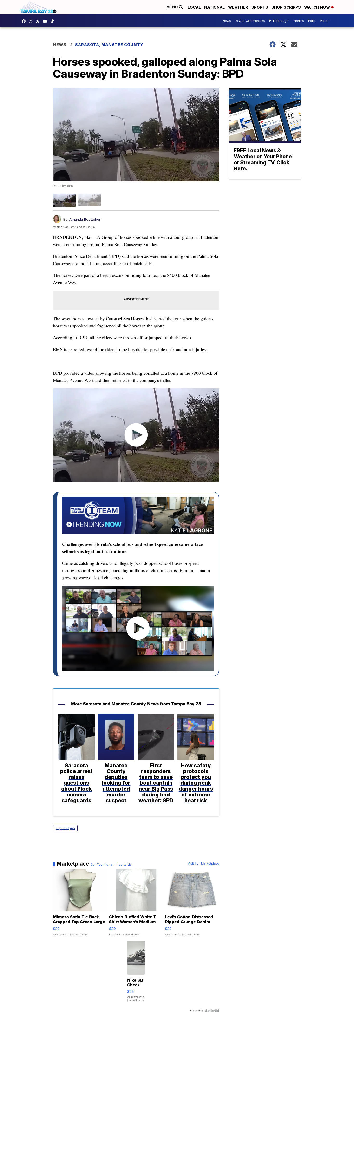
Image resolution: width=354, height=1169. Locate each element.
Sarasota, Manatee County (109, 44)
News (227, 20)
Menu (172, 7)
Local (194, 7)
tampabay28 (39, 21)
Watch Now (317, 7)
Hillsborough (278, 20)
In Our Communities (250, 20)
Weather (238, 7)
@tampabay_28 (53, 21)
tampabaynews (25, 21)
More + (325, 20)
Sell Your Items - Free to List (111, 864)
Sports (259, 7)
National (214, 7)
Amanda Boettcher (84, 219)
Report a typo (65, 828)
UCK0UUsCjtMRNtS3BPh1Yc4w (46, 21)
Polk (311, 20)
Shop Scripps (286, 7)
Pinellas (298, 20)
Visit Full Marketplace (203, 863)
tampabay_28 (32, 21)
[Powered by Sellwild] (212, 1010)
